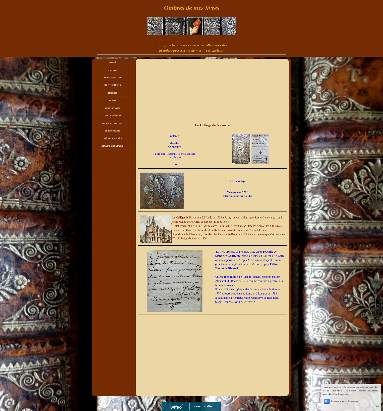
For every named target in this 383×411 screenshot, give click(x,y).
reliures (112, 100)
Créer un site (203, 406)
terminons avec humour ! (112, 145)
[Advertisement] (112, 231)
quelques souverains (112, 138)
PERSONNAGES (112, 77)
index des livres (112, 108)
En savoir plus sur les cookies (344, 401)
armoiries (112, 92)
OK (326, 401)
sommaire (112, 70)
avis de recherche (113, 115)
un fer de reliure (112, 130)
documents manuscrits (112, 123)
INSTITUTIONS (112, 85)
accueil (112, 62)
